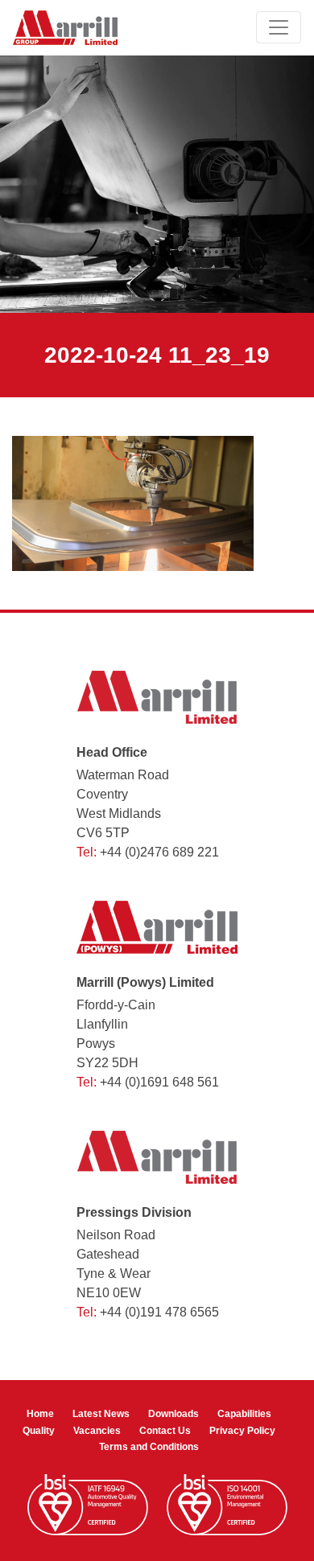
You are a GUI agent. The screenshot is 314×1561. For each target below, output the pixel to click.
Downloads (173, 1413)
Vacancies (97, 1430)
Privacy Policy (242, 1430)
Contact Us (165, 1430)
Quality (39, 1430)
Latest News (101, 1413)
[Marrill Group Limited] (65, 27)
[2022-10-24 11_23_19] (133, 503)
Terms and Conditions (149, 1446)
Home (40, 1413)
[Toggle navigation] (278, 27)
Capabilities (244, 1413)
